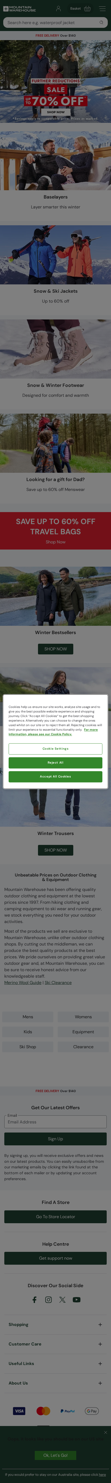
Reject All (56, 763)
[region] (55, 741)
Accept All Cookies (55, 777)
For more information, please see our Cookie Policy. (53, 732)
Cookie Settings (56, 749)
